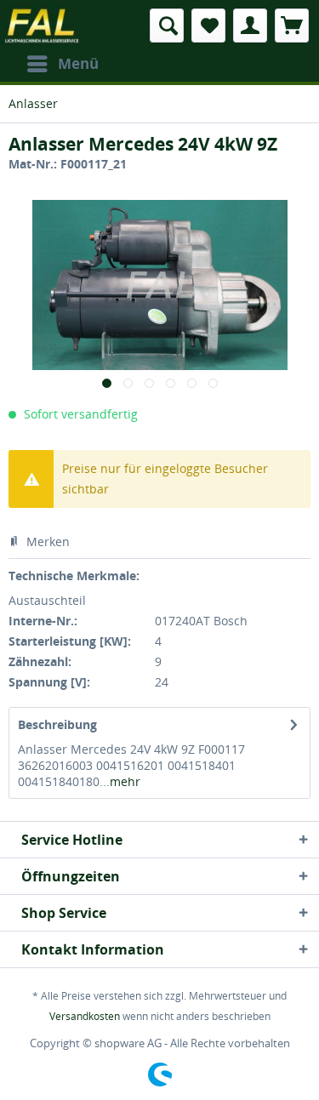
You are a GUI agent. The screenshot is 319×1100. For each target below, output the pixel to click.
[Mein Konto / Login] (250, 26)
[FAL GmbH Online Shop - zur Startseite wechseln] (43, 25)
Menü (78, 63)
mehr (125, 781)
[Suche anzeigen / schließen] (167, 26)
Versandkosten (84, 1016)
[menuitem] (62, 64)
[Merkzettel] (208, 26)
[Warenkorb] (292, 26)
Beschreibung (57, 724)
